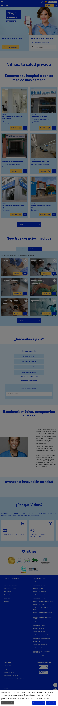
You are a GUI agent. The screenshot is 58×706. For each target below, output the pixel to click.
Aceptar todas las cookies (39, 702)
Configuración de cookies (7, 702)
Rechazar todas (51, 702)
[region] (29, 698)
